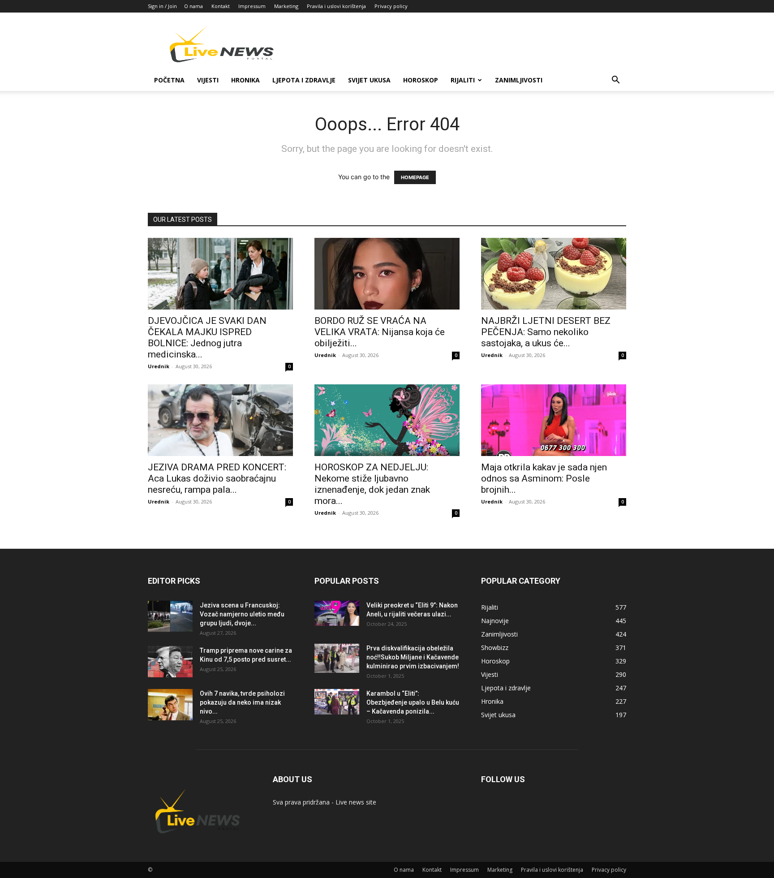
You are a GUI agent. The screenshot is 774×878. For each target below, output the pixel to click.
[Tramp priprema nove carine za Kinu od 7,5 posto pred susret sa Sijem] (170, 661)
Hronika (245, 80)
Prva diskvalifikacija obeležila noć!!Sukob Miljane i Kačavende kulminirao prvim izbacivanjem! (412, 657)
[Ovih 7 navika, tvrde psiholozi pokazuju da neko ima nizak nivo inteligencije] (170, 704)
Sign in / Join (162, 6)
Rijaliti (463, 80)
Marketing (286, 6)
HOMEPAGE (415, 177)
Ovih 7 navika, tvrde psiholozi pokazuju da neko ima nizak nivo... (242, 702)
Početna (169, 80)
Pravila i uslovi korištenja (336, 6)
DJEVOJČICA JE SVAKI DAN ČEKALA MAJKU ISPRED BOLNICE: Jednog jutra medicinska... (207, 337)
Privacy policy (391, 6)
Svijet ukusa (369, 80)
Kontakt (220, 6)
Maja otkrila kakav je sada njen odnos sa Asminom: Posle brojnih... (544, 478)
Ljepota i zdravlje (303, 80)
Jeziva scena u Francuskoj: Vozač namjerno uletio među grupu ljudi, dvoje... (242, 614)
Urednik (158, 366)
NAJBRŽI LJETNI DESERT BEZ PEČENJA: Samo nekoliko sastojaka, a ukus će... (546, 332)
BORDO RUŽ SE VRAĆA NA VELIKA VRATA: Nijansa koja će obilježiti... (379, 332)
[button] (615, 81)
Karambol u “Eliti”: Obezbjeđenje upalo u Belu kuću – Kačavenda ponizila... (412, 702)
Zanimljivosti (518, 80)
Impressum (252, 6)
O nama (193, 6)
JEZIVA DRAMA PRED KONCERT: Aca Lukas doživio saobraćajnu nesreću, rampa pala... (217, 478)
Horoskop (420, 80)
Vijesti (208, 80)
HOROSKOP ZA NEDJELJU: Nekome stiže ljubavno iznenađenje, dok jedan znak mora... (372, 484)
